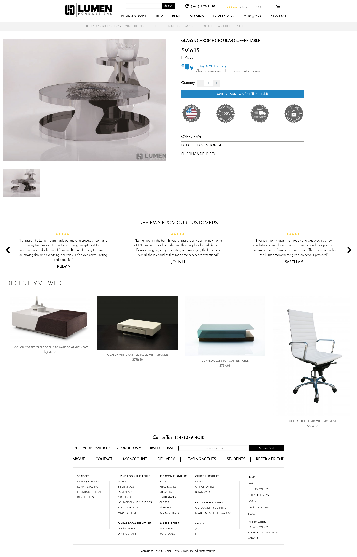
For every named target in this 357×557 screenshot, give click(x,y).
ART (197, 529)
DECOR (199, 523)
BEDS (162, 481)
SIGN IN (261, 7)
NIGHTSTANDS (168, 497)
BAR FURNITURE (169, 523)
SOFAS (122, 481)
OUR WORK (253, 16)
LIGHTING (201, 534)
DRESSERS (165, 492)
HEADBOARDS (168, 487)
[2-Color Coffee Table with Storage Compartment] (50, 319)
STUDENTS (236, 459)
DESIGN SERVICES (88, 481)
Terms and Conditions (264, 532)
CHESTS (164, 502)
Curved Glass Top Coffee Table (225, 361)
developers (223, 16)
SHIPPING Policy (258, 495)
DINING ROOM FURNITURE (134, 523)
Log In (252, 501)
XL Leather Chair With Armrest (312, 421)
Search (168, 5)
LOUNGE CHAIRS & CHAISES (135, 502)
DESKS (199, 481)
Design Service (134, 16)
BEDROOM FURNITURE (173, 476)
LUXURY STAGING (87, 487)
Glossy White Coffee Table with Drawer (137, 355)
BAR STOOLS (167, 534)
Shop (106, 26)
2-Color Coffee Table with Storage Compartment (50, 347)
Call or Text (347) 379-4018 (179, 437)
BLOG (251, 514)
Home (94, 26)
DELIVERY (166, 459)
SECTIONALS (126, 487)
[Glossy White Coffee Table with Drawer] (137, 323)
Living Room (132, 26)
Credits (253, 538)
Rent (176, 16)
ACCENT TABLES (128, 507)
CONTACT (278, 16)
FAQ (250, 483)
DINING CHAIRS (127, 534)
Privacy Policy (258, 527)
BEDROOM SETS (169, 513)
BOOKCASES (203, 492)
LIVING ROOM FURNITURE (134, 476)
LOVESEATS (125, 492)
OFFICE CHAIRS (204, 487)
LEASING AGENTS (201, 459)
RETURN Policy (258, 489)
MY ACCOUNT (135, 459)
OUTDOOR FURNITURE (209, 502)
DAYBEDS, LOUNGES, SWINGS (213, 513)
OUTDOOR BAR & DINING (210, 508)
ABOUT (79, 459)
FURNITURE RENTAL (89, 492)
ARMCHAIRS (125, 497)
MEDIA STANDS (127, 513)
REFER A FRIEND (270, 459)
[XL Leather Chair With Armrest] (313, 356)
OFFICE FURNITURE (207, 476)
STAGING (197, 16)
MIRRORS (165, 507)
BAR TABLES (166, 528)
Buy (159, 16)
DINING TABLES (127, 528)
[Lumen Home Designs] (88, 10)
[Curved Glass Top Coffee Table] (225, 326)
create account (259, 507)
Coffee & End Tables (162, 26)
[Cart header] (278, 7)
